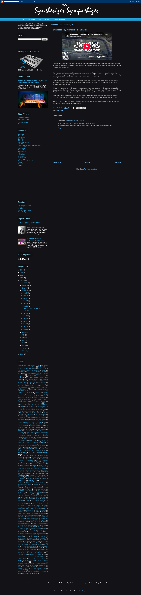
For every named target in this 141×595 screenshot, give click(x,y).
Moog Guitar (43, 480)
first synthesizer (39, 424)
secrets (31, 520)
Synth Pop (32, 538)
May (23, 340)
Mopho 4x (36, 484)
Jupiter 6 (43, 448)
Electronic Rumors (23, 118)
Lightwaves (21, 154)
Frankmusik (21, 148)
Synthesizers (34, 539)
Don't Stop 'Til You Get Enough (38, 409)
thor (21, 551)
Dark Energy (43, 397)
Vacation (31, 554)
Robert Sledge (27, 515)
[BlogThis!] (79, 108)
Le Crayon (34, 457)
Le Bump (27, 457)
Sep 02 (25, 329)
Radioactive (21, 510)
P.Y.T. (27, 495)
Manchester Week (39, 467)
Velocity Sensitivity (22, 556)
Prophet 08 (30, 505)
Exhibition (30, 420)
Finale (23, 424)
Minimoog (42, 475)
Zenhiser (29, 573)
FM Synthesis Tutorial (24, 210)
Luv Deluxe (43, 463)
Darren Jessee (37, 399)
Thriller (25, 551)
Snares (40, 526)
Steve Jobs (40, 531)
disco (34, 406)
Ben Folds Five (22, 380)
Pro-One (43, 502)
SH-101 (38, 521)
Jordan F (20, 447)
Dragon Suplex (27, 411)
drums (35, 412)
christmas (36, 387)
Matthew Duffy (21, 470)
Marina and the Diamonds (25, 468)
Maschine (36, 468)
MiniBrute (21, 475)
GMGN (24, 434)
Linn (37, 460)
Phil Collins (20, 498)
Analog (39, 372)
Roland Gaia (30, 516)
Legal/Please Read (59, 19)
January (24, 351)
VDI (45, 554)
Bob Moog (33, 382)
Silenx (21, 525)
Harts (25, 437)
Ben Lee (20, 140)
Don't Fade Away (24, 409)
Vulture (39, 560)
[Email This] (77, 108)
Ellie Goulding (32, 417)
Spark (27, 530)
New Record (27, 489)
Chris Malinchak (22, 387)
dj (47, 406)
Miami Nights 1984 (24, 471)
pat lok (40, 495)
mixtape (31, 476)
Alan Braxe (27, 368)
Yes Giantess (41, 570)
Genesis (46, 430)
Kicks (45, 450)
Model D (46, 476)
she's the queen (24, 523)
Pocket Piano (34, 500)
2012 (22, 280)
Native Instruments (38, 487)
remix (37, 511)
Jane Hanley (32, 444)
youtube (43, 571)
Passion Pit (34, 495)
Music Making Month (37, 486)
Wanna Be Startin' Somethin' (38, 562)
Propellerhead (44, 503)
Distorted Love (41, 406)
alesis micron (42, 368)
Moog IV (20, 482)
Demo (46, 403)
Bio (40, 19)
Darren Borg (27, 399)
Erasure (32, 419)
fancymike (37, 420)
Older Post (117, 162)
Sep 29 (25, 295)
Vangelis (39, 554)
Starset (46, 530)
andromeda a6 (37, 373)
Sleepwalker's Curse (23, 526)
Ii (38, 440)
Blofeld (26, 382)
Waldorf (26, 562)
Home (22, 19)
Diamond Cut (22, 147)
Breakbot (60, 110)
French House (29, 429)
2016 (22, 270)
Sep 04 (25, 326)
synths (20, 541)
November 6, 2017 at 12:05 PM (75, 120)
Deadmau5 (43, 401)
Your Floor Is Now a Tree (33, 571)
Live (41, 462)
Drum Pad (22, 412)
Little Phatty (34, 462)
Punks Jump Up (40, 506)
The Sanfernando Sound (25, 161)
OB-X (44, 492)
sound (44, 528)
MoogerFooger (21, 484)
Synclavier (20, 536)
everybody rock (21, 420)
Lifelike (43, 458)
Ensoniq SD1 (21, 419)
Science (24, 520)
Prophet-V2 (25, 506)
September (25, 290)
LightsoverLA (21, 460)
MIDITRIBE (28, 473)
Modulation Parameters (25, 209)
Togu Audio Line (42, 551)
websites (38, 563)
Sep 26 (25, 301)
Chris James (43, 385)
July (23, 335)
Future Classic (26, 430)
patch (46, 495)
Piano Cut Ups (22, 212)
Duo (45, 412)
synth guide (23, 538)
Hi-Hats (37, 437)
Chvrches (32, 389)
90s (20, 367)
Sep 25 (25, 303)
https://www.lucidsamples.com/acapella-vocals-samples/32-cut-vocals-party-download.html (85, 125)
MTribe (27, 486)
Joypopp (26, 447)
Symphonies (43, 534)
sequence (43, 520)
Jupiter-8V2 (27, 450)
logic (46, 462)
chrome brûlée (44, 387)
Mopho (29, 484)
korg (45, 452)
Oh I (40, 494)
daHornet (20, 397)
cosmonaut (30, 394)
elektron (43, 416)
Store (46, 531)
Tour (26, 552)
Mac (22, 465)
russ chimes (21, 518)
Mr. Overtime (44, 484)
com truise (29, 392)
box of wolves (21, 384)
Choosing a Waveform (24, 206)
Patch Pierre (21, 121)
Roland (22, 517)
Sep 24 (25, 306)
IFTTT (34, 440)
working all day (42, 566)
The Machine (25, 546)
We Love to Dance (29, 563)
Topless (20, 552)
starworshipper (31, 531)
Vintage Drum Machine (40, 558)
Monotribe (45, 478)
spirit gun (34, 530)
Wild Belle (32, 566)
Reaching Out (29, 510)
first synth (30, 424)
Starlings (40, 530)
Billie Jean (43, 380)
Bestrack (37, 380)
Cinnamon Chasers (23, 142)
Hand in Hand (36, 435)
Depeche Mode (23, 404)
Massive (44, 468)
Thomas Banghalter (43, 549)
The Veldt (26, 549)
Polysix (31, 502)
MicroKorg (43, 471)
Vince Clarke (22, 558)
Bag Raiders (21, 137)
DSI (40, 412)
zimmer (35, 573)
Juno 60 (29, 448)
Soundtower (21, 530)
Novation (30, 492)
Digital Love (28, 406)
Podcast (42, 500)
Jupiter (36, 448)
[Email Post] (73, 108)
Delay (40, 403)
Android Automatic (27, 373)
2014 (22, 275)
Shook (20, 162)
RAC (44, 508)
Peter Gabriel (43, 497)
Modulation (29, 478)
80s (38, 365)
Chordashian (35, 385)
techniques (32, 541)
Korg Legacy (33, 455)
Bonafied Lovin (42, 382)
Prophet (22, 505)
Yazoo (34, 570)
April (23, 343)
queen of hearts (29, 508)
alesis (34, 368)
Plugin (27, 500)
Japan (40, 444)
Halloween (22, 435)
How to (25, 438)
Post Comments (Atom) (91, 169)
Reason (20, 511)
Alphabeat (21, 134)
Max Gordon (38, 470)
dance (35, 397)
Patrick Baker (22, 159)
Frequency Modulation (40, 429)
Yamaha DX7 (22, 570)
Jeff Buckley (43, 445)
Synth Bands (34, 536)
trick (30, 552)
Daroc (19, 399)
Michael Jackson (34, 471)
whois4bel (25, 566)
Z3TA (19, 573)
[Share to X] (81, 108)
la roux (41, 455)
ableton (34, 367)
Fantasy (44, 420)
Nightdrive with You (25, 490)
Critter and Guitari (22, 395)
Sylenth (35, 534)
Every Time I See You (41, 419)
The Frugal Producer (24, 119)
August (24, 332)
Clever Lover (30, 390)
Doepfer (46, 407)
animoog (45, 373)
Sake (28, 518)
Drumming (29, 412)
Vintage (30, 558)
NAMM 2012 (28, 487)
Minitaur (20, 477)
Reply (59, 128)
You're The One (22, 571)
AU (42, 377)
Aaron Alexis (27, 367)
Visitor (20, 165)
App (28, 375)
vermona (32, 556)
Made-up (27, 465)
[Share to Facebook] (83, 108)
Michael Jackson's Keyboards (35, 227)
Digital (21, 406)
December (25, 283)
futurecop (34, 430)
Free (25, 427)
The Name (41, 546)
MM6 (36, 476)
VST (33, 560)
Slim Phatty (33, 526)
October (24, 288)
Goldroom (31, 434)
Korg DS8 (25, 455)
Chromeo (23, 389)
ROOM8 (43, 516)
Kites (39, 452)
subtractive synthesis (30, 533)
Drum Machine (43, 411)
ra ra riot (39, 508)
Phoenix (37, 498)
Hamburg (29, 435)
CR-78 (37, 394)
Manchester (29, 466)
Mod (41, 476)
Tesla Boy (26, 543)
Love (29, 463)
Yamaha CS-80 (42, 568)
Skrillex (37, 525)
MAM (23, 466)
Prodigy (20, 503)
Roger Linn (44, 515)
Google (46, 434)
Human (31, 438)
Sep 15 (25, 316)
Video (40, 556)
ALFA (27, 370)
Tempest (39, 541)
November (25, 285)
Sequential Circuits (23, 521)
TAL (26, 541)
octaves (28, 494)
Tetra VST (20, 544)
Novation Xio (39, 492)
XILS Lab (33, 568)
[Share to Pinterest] (85, 108)
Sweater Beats (27, 534)
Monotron (23, 480)
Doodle (19, 411)
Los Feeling (22, 463)
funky (19, 430)
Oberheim (21, 494)
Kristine (20, 153)
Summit (38, 533)
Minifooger (32, 475)
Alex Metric (21, 370)
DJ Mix (21, 407)
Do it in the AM (37, 407)
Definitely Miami (33, 403)
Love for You (35, 463)
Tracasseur (21, 124)
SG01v (33, 521)
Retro (19, 513)
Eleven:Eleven (21, 417)
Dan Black (21, 144)
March (24, 345)
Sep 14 (25, 318)
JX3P (33, 450)
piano (44, 498)
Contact (47, 19)
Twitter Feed (31, 19)
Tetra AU (44, 543)
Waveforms (20, 563)
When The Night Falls (31, 565)
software (46, 526)
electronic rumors (33, 416)
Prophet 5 (38, 505)
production (27, 503)
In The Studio (26, 442)
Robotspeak (36, 515)
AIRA (46, 367)
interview (35, 442)
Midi (19, 473)
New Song (36, 489)
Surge (19, 534)
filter (45, 422)
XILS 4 (26, 568)
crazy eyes (43, 394)
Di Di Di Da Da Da (33, 404)
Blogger (84, 591)
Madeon (33, 465)
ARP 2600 (43, 375)
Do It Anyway (28, 407)
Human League (38, 438)
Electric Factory (42, 414)
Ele (36, 414)
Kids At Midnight (32, 452)
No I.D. (19, 492)
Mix (26, 476)
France (32, 425)
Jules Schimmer (23, 150)
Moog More (29, 482)
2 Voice (20, 365)
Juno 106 (22, 448)
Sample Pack (35, 518)
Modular (22, 478)
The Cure (40, 544)
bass (37, 379)
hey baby (31, 437)
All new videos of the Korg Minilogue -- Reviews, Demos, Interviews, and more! (31, 223)
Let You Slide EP (33, 458)
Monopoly (37, 478)
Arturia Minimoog (35, 377)
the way (33, 549)
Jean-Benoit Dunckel (32, 445)
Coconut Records (41, 390)
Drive (34, 411)
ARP (37, 375)
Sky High (43, 525)
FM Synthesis (24, 425)
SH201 (44, 521)
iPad (43, 442)
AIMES (40, 367)
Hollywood (43, 437)
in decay (43, 440)
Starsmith (21, 164)
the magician (33, 546)
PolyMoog (25, 502)
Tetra (37, 543)
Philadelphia (29, 498)
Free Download (36, 427)
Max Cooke (21, 156)
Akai (21, 368)
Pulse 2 (32, 506)
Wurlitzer (20, 568)
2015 (22, 272)
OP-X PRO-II (21, 495)
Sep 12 (25, 321)
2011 (22, 354)
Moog (31, 480)
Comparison (37, 392)
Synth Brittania (44, 536)
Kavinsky (38, 450)
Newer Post (57, 162)
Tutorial (39, 553)
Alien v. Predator (35, 370)
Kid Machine (21, 151)
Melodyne (45, 470)
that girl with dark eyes (30, 544)
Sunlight (44, 533)
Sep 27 (25, 298)
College (20, 392)
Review (35, 513)
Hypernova (24, 440)
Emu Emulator (42, 417)
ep (27, 419)
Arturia (21, 377)
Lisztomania (26, 462)
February (25, 348)
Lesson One (42, 457)
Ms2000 (22, 486)
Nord (24, 492)
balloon (26, 379)
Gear (40, 430)
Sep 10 (25, 324)
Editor (19, 414)
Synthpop (43, 539)
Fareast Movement (23, 422)
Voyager (27, 560)
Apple (32, 375)
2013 (22, 278)
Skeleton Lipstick (30, 525)
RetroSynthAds (26, 513)
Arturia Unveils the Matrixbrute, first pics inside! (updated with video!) (32, 81)
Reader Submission (41, 510)
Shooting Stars (44, 523)
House (19, 438)
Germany (22, 432)
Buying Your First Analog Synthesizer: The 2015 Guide (35, 239)
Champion (27, 385)
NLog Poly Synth (42, 490)
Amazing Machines (30, 371)
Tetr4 (33, 543)
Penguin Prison (34, 497)
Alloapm (44, 370)
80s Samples (44, 365)
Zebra (23, 573)
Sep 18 (25, 313)
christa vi (30, 387)
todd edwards (32, 551)
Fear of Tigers (36, 422)
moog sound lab (40, 482)
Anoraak (20, 136)
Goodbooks (39, 434)
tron (34, 552)
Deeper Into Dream (22, 403)
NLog (34, 490)
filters (19, 424)
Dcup (37, 401)
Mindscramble (22, 158)
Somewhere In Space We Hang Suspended (30, 528)
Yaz (29, 570)
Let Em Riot (21, 458)
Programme (36, 503)
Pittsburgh (20, 500)
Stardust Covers (23, 122)
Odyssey (34, 494)
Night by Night (44, 489)
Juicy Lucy (33, 447)
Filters (20, 207)
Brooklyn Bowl (38, 384)
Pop (37, 502)
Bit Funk (20, 382)
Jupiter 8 (20, 450)
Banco (32, 379)
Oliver (44, 494)
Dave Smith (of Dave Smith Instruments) (30, 145)
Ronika (37, 516)
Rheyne (44, 513)
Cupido (32, 395)
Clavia (22, 390)
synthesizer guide (23, 539)
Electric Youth (22, 416)
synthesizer (41, 538)
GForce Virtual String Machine (33, 432)
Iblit (30, 440)
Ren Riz (44, 511)
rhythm (19, 515)
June (23, 337)
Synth (26, 536)
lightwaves (30, 460)
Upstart (25, 554)
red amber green (29, 511)
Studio (21, 533)
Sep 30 (25, 293)
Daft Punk (40, 396)
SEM (36, 520)
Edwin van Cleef (28, 414)
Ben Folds (21, 139)
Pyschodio (20, 508)
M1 (19, 465)
